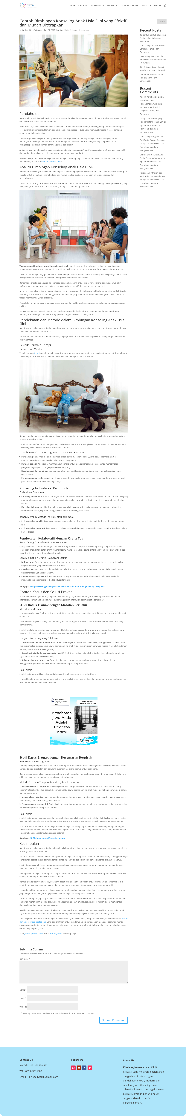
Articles (157, 6)
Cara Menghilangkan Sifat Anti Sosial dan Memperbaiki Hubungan (153, 59)
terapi (37, 353)
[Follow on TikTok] (90, 1068)
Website (23, 1006)
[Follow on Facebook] (84, 1068)
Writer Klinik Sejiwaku (32, 30)
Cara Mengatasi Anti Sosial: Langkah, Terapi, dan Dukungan (152, 48)
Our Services (95, 6)
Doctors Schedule (130, 6)
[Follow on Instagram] (73, 1068)
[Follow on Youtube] (79, 1068)
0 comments (85, 30)
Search (162, 21)
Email (22, 998)
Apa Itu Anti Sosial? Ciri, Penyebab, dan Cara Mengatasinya (151, 128)
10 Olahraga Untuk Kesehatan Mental (47, 838)
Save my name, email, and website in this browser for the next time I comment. (59, 1013)
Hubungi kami (56, 933)
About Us (82, 6)
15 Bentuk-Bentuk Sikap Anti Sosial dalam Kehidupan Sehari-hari (153, 38)
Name (23, 990)
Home (72, 6)
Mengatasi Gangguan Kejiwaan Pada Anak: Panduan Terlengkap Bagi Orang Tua (67, 586)
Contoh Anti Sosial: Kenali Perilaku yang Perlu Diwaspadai (151, 77)
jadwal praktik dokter (34, 933)
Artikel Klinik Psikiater (67, 30)
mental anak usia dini (51, 161)
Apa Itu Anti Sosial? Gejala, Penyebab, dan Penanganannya (152, 100)
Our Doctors (113, 6)
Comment (24, 959)
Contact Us (146, 6)
